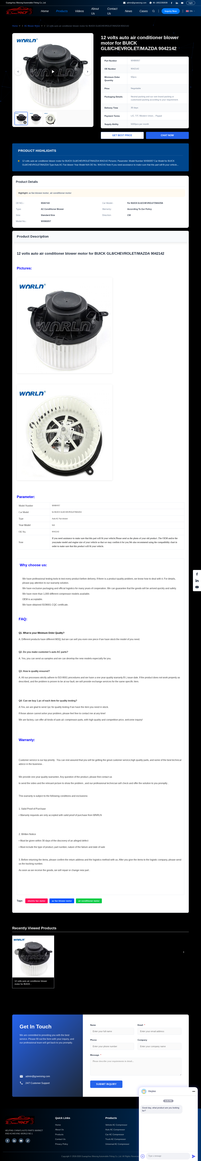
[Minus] (193, 1091)
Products (62, 11)
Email (141, 1025)
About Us (95, 11)
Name (93, 1025)
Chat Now (167, 135)
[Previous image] (18, 71)
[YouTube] (182, 3)
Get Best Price (122, 135)
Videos (79, 11)
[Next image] (87, 71)
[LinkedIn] (177, 3)
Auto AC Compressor (115, 1129)
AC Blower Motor (32, 26)
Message (95, 1055)
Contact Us (112, 11)
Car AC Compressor (114, 1134)
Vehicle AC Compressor (116, 1125)
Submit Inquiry (106, 1084)
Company (142, 1040)
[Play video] (53, 71)
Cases (143, 11)
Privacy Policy (61, 1144)
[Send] (193, 1156)
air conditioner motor (88, 901)
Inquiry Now (171, 11)
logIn (191, 3)
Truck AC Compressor (115, 1139)
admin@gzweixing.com (136, 3)
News (128, 11)
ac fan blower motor (62, 901)
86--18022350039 (160, 3)
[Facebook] (171, 3)
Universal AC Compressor (117, 1144)
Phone (93, 1040)
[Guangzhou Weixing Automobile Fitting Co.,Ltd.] (20, 1125)
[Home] (19, 13)
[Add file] (143, 1156)
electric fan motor (36, 901)
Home (45, 11)
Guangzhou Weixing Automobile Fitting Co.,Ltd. (102, 1156)
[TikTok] (27, 1140)
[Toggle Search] (153, 11)
